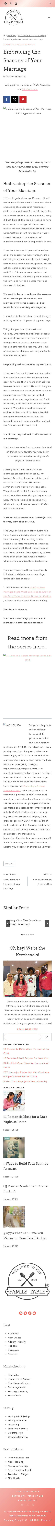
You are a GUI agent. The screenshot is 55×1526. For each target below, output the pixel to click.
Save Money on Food (19, 1470)
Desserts (12, 1354)
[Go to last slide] (8, 923)
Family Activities (17, 1420)
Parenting (13, 1424)
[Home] (4, 35)
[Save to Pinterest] (23, 99)
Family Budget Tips (18, 1457)
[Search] (46, 1037)
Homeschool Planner (19, 1379)
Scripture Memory (18, 1428)
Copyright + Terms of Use (27, 1496)
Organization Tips (18, 1437)
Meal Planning (15, 1461)
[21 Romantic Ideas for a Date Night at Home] (27, 1100)
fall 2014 (9, 864)
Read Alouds (14, 1395)
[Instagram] (16, 3)
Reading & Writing (18, 1391)
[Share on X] (14, 99)
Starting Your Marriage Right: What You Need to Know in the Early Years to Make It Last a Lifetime (27, 592)
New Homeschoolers (19, 1383)
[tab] (22, 934)
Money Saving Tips (18, 1466)
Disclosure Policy (27, 1492)
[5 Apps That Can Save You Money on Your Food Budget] (27, 1216)
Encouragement (16, 1387)
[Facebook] (5, 3)
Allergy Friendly (17, 1341)
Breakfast (13, 1333)
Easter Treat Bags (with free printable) (25, 1081)
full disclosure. (30, 89)
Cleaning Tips (15, 1432)
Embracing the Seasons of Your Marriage (12, 881)
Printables (13, 1375)
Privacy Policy (27, 1500)
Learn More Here (27, 1029)
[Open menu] (49, 18)
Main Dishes (14, 1337)
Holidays (12, 1345)
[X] (11, 3)
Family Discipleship (19, 1416)
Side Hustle (14, 1478)
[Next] (47, 923)
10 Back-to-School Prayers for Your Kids (25, 1058)
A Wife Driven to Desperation (42, 879)
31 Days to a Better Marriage (19, 45)
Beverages (13, 1350)
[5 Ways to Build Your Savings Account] (27, 1147)
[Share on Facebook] (6, 99)
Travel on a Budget (18, 1474)
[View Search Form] (50, 3)
